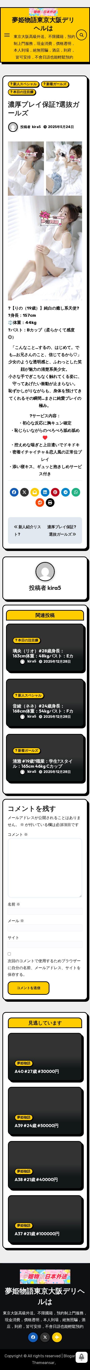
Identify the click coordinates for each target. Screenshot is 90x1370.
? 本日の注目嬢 (21, 92)
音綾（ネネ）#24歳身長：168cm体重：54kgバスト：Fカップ (43, 711)
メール (16, 921)
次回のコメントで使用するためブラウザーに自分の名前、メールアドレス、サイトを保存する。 (44, 968)
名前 (14, 904)
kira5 (36, 127)
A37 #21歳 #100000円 (37, 1233)
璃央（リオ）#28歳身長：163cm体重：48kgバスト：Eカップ (43, 656)
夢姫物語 (23, 1063)
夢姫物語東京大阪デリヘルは (43, 24)
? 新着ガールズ (54, 84)
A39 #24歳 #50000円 (37, 1125)
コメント (18, 834)
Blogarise (72, 1356)
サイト (13, 937)
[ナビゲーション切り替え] (7, 35)
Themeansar (43, 1362)
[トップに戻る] (81, 1357)
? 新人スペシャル (23, 84)
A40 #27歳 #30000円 (37, 1071)
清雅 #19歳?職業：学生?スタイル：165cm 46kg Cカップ (43, 763)
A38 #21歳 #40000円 (36, 1179)
